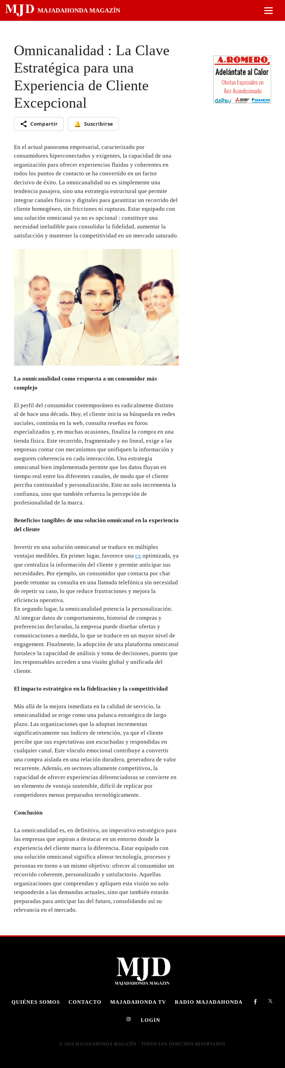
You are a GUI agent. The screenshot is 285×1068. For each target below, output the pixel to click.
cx (138, 555)
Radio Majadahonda (209, 1002)
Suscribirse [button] (93, 124)
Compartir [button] (44, 123)
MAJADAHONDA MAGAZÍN (79, 10)
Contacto (84, 1002)
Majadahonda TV (138, 1002)
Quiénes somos (35, 1002)
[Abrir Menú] (268, 10)
